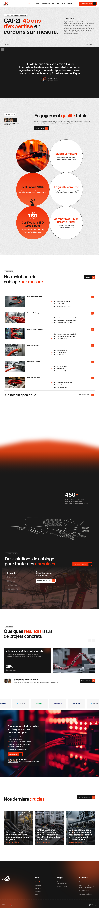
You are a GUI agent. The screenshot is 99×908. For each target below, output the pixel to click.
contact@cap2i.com (85, 894)
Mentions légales (62, 887)
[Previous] (89, 640)
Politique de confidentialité (62, 882)
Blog (36, 895)
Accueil (37, 882)
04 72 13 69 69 (84, 891)
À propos (38, 885)
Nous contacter (84, 882)
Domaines (38, 888)
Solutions (38, 891)
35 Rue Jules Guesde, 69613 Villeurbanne (86, 886)
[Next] (93, 640)
